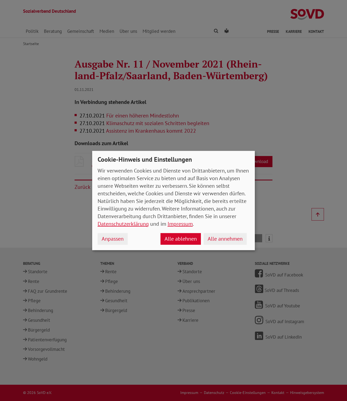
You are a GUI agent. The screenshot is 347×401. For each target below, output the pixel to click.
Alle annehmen (225, 238)
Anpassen (113, 238)
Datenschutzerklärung (123, 223)
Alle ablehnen (181, 238)
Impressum (180, 223)
